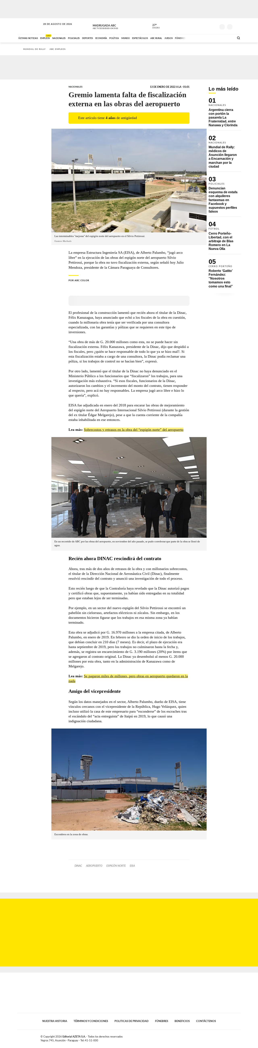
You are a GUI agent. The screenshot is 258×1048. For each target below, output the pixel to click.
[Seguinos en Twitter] (201, 26)
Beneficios (182, 1021)
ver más (154, 26)
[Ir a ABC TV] (199, 37)
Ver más (225, 114)
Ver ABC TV (113, 26)
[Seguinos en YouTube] (207, 26)
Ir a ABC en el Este (54, 28)
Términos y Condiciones (91, 1021)
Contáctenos (206, 1021)
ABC (29, 26)
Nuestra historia (54, 1021)
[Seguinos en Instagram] (213, 26)
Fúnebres (161, 1021)
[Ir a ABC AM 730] (210, 37)
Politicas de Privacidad (131, 1021)
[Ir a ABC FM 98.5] (226, 37)
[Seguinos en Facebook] (195, 26)
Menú (237, 26)
